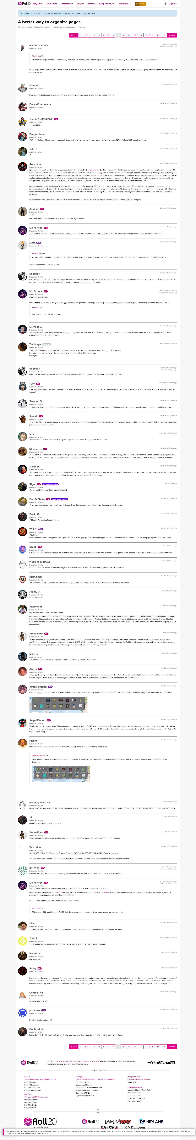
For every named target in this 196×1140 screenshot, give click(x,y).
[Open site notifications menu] (165, 4)
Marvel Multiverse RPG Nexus (87, 1090)
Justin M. (34, 467)
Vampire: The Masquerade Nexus (89, 1087)
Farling (33, 741)
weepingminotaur (39, 562)
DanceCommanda (40, 104)
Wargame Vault (30, 1107)
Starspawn (36, 449)
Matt (32, 243)
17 (164, 35)
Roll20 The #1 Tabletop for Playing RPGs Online (40, 1078)
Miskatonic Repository (136, 1098)
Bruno (33, 547)
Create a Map (132, 1082)
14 (146, 35)
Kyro (32, 383)
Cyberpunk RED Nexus (85, 1095)
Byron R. (34, 868)
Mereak (33, 85)
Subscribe (141, 3)
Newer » (171, 35)
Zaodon (34, 209)
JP (30, 817)
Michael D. (35, 327)
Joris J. (33, 938)
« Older (74, 35)
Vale (32, 434)
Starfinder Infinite (134, 1095)
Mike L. (33, 654)
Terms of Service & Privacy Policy (67, 1061)
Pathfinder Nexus (82, 1082)
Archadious (36, 633)
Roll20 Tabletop (30, 1082)
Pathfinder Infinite (134, 1093)
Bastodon (35, 847)
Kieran (33, 923)
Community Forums (25, 27)
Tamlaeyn (35, 344)
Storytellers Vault (134, 1101)
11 (129, 35)
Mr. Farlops (36, 228)
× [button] (193, 1131)
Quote (40, 48)
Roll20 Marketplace (32, 1087)
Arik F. (33, 669)
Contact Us (87, 1061)
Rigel (32, 484)
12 (135, 35)
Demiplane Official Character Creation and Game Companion (95, 1078)
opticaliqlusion (38, 687)
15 (152, 35)
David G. (34, 514)
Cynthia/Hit (36, 993)
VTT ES (60, 892)
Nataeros (34, 953)
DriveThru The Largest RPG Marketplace (36, 1095)
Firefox (96, 892)
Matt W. (35, 307)
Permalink (33, 48)
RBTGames (36, 577)
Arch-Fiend (35, 164)
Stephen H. (36, 607)
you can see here (93, 170)
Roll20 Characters (31, 1085)
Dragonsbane (37, 134)
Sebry (33, 968)
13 (141, 35)
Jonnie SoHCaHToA (41, 119)
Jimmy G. (34, 592)
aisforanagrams (38, 45)
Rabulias (34, 274)
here (45, 1133)
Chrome (105, 892)
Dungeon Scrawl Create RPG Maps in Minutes (138, 1078)
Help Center (95, 1061)
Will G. (33, 529)
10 (123, 35)
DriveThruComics (31, 1099)
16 (158, 35)
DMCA (80, 1061)
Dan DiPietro (37, 499)
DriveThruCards (30, 1105)
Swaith (33, 416)
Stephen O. (36, 401)
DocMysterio (36, 1029)
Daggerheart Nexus (83, 1085)
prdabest (35, 1010)
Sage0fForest (37, 720)
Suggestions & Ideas (41, 27)
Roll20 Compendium (32, 1090)
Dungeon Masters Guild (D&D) (139, 1090)
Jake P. (33, 149)
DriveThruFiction (30, 1102)
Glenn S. (35, 56)
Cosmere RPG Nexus (84, 1093)
